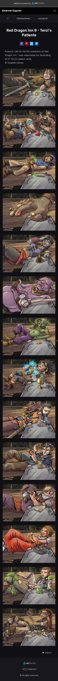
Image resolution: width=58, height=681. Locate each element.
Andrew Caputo (12, 10)
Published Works (23, 18)
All (8, 18)
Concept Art (43, 18)
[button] (47, 652)
